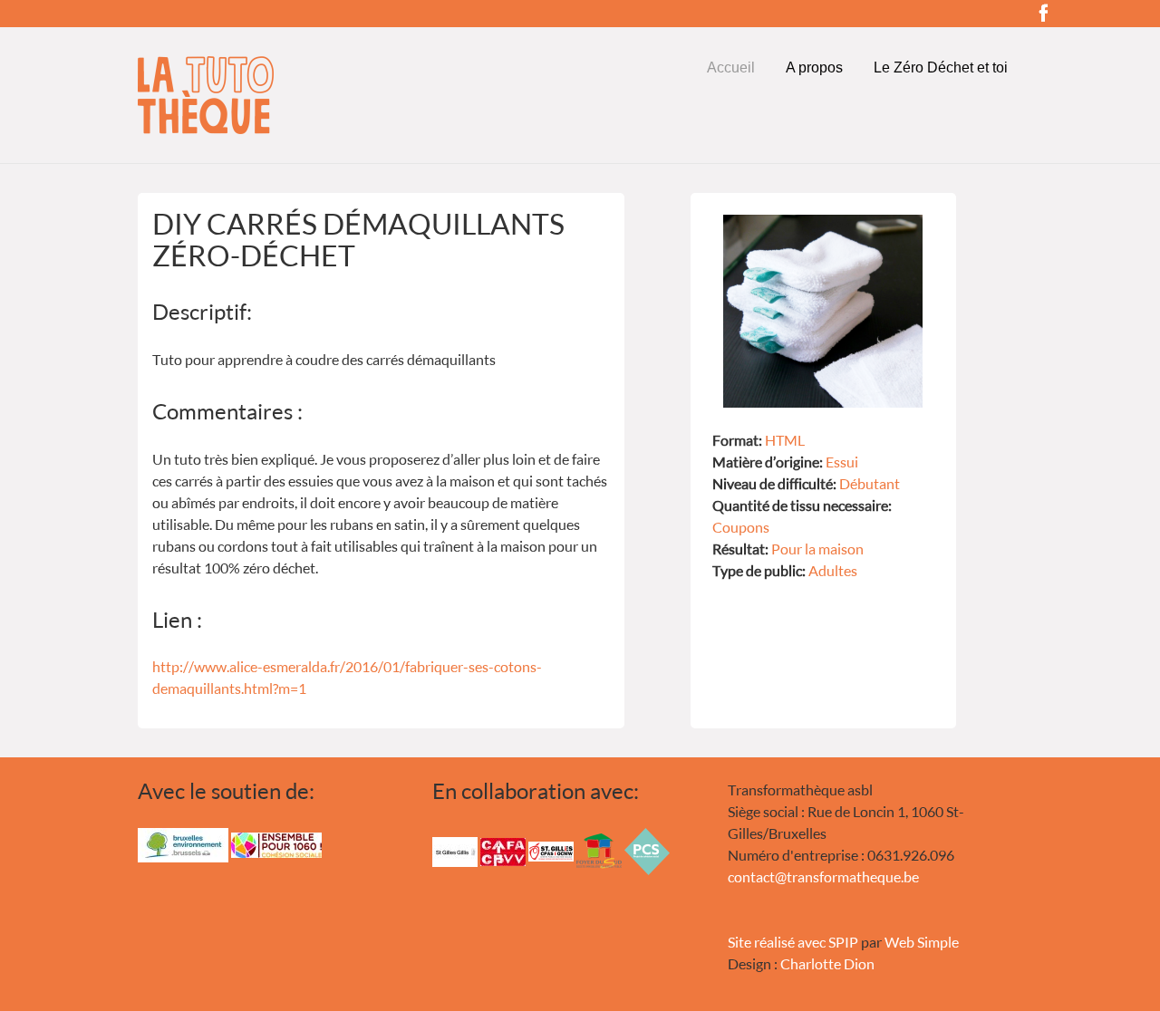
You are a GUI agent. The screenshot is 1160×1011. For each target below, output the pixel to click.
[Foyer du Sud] (599, 849)
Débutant (869, 483)
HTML (785, 439)
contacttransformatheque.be (823, 876)
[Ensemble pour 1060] (276, 843)
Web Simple (921, 941)
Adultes (832, 570)
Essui (842, 461)
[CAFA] (503, 849)
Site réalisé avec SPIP (793, 941)
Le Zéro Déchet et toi (941, 67)
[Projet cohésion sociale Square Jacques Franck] (647, 849)
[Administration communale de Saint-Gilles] (455, 849)
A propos (814, 67)
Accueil (731, 67)
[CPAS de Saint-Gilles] (551, 849)
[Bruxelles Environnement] (183, 843)
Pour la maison (817, 548)
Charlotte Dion (827, 963)
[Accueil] (285, 95)
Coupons (740, 526)
